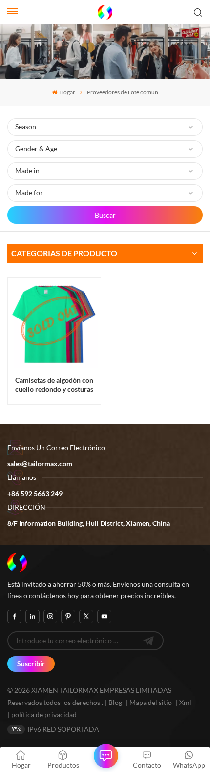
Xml (185, 702)
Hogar (67, 92)
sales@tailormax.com (39, 463)
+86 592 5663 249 (35, 493)
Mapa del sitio (151, 702)
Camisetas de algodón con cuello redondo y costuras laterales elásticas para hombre (54, 385)
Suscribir (31, 663)
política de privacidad (44, 714)
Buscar (105, 215)
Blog (115, 702)
